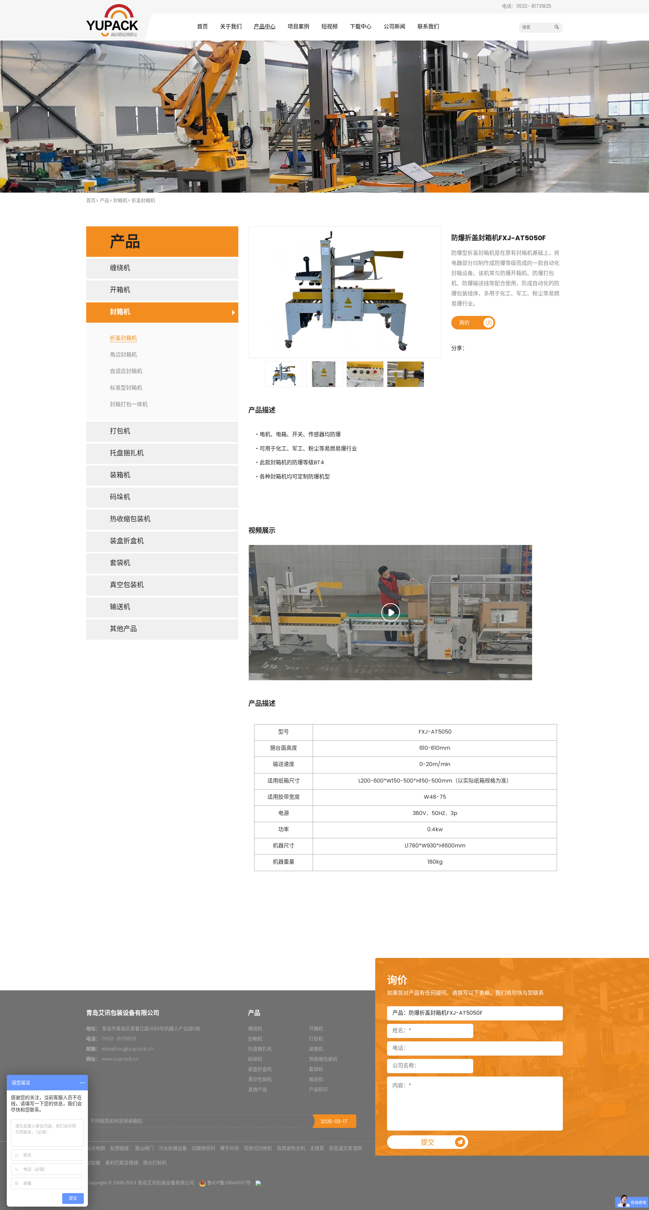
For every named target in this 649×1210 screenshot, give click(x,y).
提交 (427, 1143)
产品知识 (318, 1090)
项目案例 (298, 27)
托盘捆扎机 (260, 1049)
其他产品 (257, 1090)
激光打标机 (155, 1162)
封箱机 (120, 201)
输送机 (316, 1080)
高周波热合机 (291, 1148)
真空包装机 (260, 1080)
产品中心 (264, 27)
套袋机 (316, 1069)
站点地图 (95, 1148)
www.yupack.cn (120, 1059)
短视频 (329, 27)
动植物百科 (203, 1148)
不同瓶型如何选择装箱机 (116, 1121)
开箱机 (316, 1029)
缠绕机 (255, 1029)
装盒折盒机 (260, 1069)
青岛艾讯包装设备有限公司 (166, 1182)
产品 (104, 201)
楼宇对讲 (229, 1148)
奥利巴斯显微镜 (121, 1162)
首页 (202, 27)
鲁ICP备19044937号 (229, 1182)
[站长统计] (258, 1182)
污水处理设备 (173, 1148)
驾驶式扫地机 (258, 1148)
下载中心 (360, 27)
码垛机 (255, 1059)
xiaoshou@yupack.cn (127, 1049)
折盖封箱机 (143, 201)
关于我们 (231, 27)
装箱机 (316, 1049)
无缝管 (317, 1148)
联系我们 (428, 27)
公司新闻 (394, 27)
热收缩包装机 (323, 1059)
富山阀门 (144, 1148)
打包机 (316, 1039)
